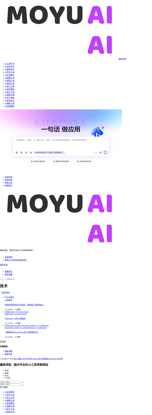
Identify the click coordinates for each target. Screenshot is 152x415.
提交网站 (5, 293)
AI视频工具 (9, 81)
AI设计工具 (9, 92)
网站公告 (8, 183)
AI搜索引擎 (9, 95)
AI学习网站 (9, 98)
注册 (6, 265)
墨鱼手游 (8, 354)
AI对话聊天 (9, 75)
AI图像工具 (9, 78)
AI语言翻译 (9, 89)
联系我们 (8, 185)
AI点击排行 (9, 67)
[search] (23, 382)
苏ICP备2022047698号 (23, 359)
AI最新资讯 (9, 69)
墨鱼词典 (8, 351)
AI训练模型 (9, 106)
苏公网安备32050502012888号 (50, 359)
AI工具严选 (9, 64)
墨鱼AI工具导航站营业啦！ (16, 260)
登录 (2, 265)
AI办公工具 (9, 86)
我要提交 (8, 272)
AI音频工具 (9, 84)
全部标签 (8, 177)
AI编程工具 (9, 103)
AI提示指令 (9, 101)
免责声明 (8, 180)
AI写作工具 (9, 72)
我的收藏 (8, 274)
